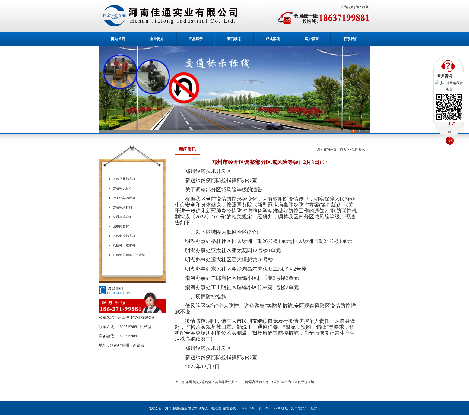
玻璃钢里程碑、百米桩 (129, 255)
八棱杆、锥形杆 (124, 245)
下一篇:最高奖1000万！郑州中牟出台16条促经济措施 (276, 382)
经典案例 (273, 39)
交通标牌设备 (122, 217)
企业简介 (157, 39)
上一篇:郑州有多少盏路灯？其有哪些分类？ (206, 382)
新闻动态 (234, 39)
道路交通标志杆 (124, 179)
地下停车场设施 (124, 198)
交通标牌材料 (122, 207)
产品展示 (196, 39)
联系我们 (351, 39)
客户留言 (312, 39)
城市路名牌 (121, 226)
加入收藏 (363, 7)
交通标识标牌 (122, 188)
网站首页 (118, 39)
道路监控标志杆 (124, 236)
